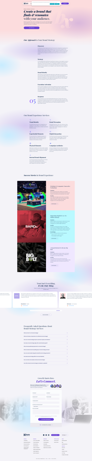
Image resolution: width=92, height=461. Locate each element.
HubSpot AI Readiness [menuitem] (36, 447)
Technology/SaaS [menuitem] (45, 442)
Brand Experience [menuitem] (26, 445)
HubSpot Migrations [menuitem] (36, 451)
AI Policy (49, 458)
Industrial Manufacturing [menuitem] (46, 445)
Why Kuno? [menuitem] (63, 447)
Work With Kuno (31, 27)
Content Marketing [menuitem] (36, 442)
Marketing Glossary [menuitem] (64, 444)
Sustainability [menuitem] (45, 444)
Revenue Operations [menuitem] (27, 444)
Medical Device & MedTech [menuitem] (47, 447)
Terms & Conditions (53, 458)
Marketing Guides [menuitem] (64, 440)
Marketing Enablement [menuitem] (27, 442)
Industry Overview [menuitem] (46, 440)
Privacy (46, 458)
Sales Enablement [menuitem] (35, 445)
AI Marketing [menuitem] (25, 440)
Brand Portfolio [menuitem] (56, 442)
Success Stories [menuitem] (56, 440)
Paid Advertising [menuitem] (35, 444)
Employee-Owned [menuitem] (64, 451)
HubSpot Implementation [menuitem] (36, 449)
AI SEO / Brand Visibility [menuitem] (36, 440)
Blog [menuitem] (62, 442)
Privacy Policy (55, 2)
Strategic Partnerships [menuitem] (65, 454)
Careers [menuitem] (63, 449)
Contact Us (65, 3)
